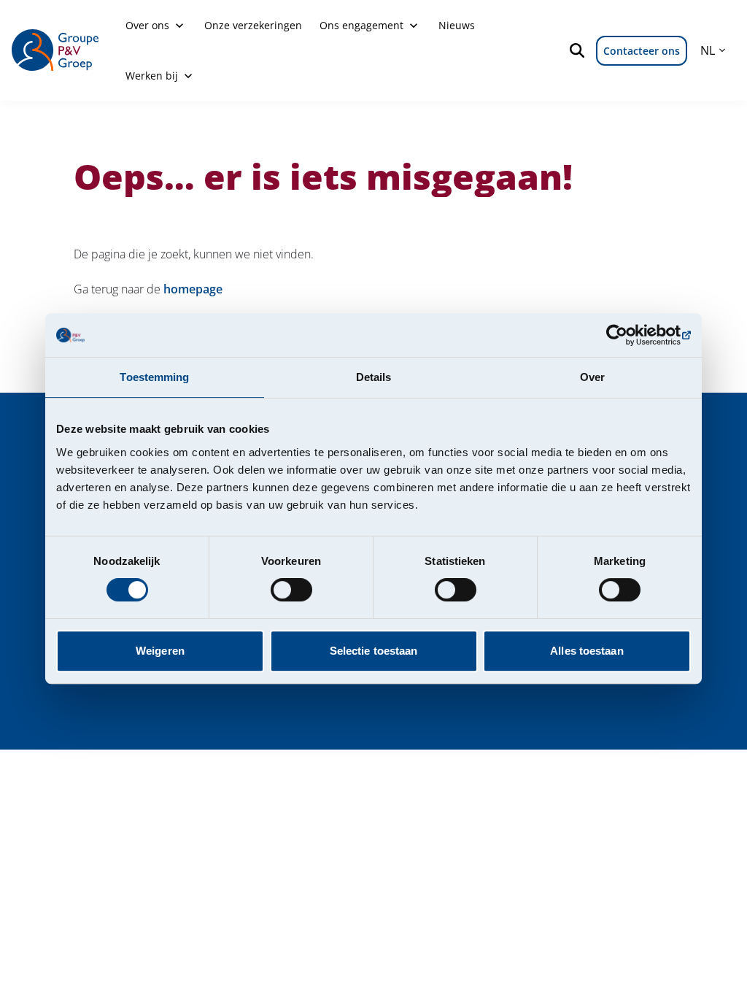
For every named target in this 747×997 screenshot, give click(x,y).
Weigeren (160, 650)
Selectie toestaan (374, 650)
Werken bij (151, 75)
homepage (192, 289)
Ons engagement (361, 25)
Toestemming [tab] (154, 377)
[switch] (291, 589)
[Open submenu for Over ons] (179, 25)
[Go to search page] (580, 50)
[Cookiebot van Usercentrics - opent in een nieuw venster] (627, 335)
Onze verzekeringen (253, 25)
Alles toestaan (586, 650)
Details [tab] (374, 377)
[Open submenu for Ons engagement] (413, 25)
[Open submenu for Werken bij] (188, 76)
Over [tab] (592, 377)
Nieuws (456, 25)
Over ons (147, 25)
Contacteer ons (641, 51)
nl (707, 50)
